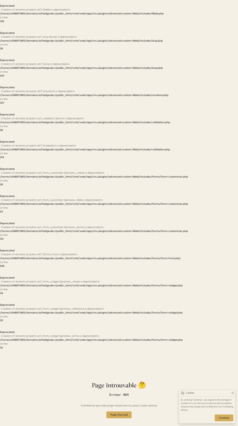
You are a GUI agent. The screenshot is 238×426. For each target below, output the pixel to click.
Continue (224, 418)
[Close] (232, 393)
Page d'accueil (119, 415)
